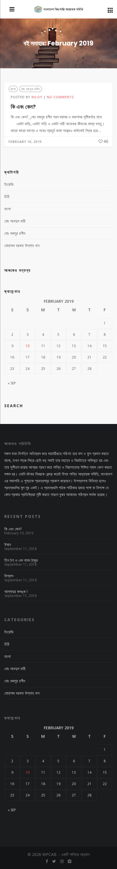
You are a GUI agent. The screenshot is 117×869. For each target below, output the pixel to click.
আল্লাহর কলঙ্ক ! (16, 591)
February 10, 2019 (25, 141)
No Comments (60, 97)
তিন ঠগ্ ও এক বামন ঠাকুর (21, 560)
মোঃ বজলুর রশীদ (30, 89)
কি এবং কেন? (23, 107)
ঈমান (7, 544)
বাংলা (13, 89)
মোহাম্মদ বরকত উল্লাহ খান (21, 245)
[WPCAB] (58, 9)
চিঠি (6, 196)
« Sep (12, 383)
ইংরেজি (8, 184)
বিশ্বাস (8, 575)
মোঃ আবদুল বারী (15, 221)
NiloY (37, 97)
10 (28, 345)
